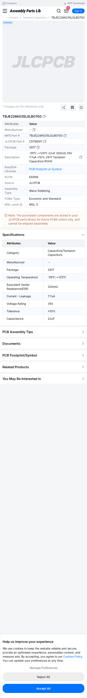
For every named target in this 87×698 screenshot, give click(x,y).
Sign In (78, 10)
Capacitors (12, 17)
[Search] (59, 11)
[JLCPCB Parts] (25, 8)
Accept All (43, 688)
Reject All (43, 677)
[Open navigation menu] (4, 10)
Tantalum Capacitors (35, 17)
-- (30, 129)
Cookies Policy (72, 656)
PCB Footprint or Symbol (45, 169)
